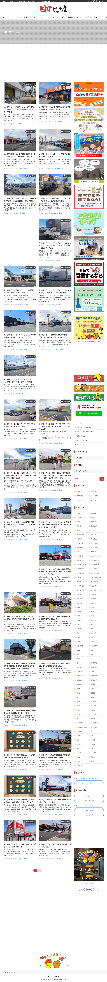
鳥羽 (78, 663)
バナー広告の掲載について (85, 432)
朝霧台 (93, 517)
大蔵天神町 (80, 599)
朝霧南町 (79, 526)
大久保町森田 (80, 586)
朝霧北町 (79, 517)
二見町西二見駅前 (82, 727)
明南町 (93, 757)
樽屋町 (78, 658)
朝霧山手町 (94, 526)
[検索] (102, 1)
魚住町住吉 (94, 539)
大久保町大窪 (95, 560)
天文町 (93, 658)
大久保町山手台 (81, 590)
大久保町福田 (95, 573)
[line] (97, 1)
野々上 (78, 693)
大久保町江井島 (95, 556)
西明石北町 (94, 680)
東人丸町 (93, 706)
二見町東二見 (80, 723)
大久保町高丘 (95, 564)
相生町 (78, 513)
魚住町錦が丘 (95, 547)
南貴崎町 (93, 753)
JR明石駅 (93, 491)
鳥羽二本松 (80, 667)
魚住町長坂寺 (80, 543)
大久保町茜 (80, 556)
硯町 (92, 637)
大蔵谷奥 (79, 607)
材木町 (93, 624)
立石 (78, 654)
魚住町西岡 (80, 547)
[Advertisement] (53, 60)
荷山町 (93, 688)
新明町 (78, 637)
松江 (78, 740)
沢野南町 (93, 633)
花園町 (93, 693)
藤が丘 (93, 718)
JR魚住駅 (79, 500)
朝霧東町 (93, 522)
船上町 (93, 731)
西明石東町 (80, 676)
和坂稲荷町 (80, 765)
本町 (92, 735)
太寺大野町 (80, 646)
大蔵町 (93, 607)
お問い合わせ (81, 436)
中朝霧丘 (79, 671)
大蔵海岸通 (94, 594)
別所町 (78, 735)
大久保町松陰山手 (82, 582)
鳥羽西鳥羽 (94, 663)
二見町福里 (80, 731)
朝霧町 (78, 522)
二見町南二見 (95, 727)
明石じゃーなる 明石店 (89, 883)
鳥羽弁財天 (94, 667)
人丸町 (78, 714)
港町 (92, 748)
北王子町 (93, 620)
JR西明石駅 (80, 496)
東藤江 (78, 710)
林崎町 (93, 697)
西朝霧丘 (93, 684)
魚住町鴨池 (94, 534)
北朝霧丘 (79, 620)
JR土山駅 (93, 500)
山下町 (78, 761)
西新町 (78, 688)
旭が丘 (78, 530)
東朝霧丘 (79, 701)
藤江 (78, 718)
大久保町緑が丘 (95, 582)
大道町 (78, 650)
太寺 (92, 641)
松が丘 (93, 740)
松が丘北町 (80, 744)
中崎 (92, 671)
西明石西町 (94, 676)
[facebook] (88, 1)
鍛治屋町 (79, 611)
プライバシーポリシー (84, 440)
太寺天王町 (94, 646)
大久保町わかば (81, 594)
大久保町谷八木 (81, 569)
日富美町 (93, 714)
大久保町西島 (95, 569)
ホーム (79, 423)
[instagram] (94, 1)
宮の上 (78, 757)
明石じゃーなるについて (85, 427)
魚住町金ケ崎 (80, 534)
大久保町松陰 (80, 577)
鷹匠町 (93, 650)
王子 (78, 551)
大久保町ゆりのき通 (96, 590)
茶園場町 (79, 629)
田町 (92, 654)
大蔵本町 (93, 603)
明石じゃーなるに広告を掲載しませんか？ (89, 341)
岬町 (78, 748)
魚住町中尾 (94, 543)
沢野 (78, 633)
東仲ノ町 (93, 701)
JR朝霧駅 (79, 491)
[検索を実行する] (101, 479)
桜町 (92, 629)
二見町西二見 (95, 723)
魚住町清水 (80, 539)
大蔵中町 (93, 599)
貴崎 (92, 616)
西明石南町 (80, 680)
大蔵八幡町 (80, 603)
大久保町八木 (95, 586)
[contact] (99, 1)
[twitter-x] (91, 1)
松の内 (93, 744)
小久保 (78, 624)
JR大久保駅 (94, 496)
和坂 (92, 611)
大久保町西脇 (80, 573)
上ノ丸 (93, 530)
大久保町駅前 (80, 560)
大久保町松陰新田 (96, 577)
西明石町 (79, 684)
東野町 (78, 706)
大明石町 (93, 551)
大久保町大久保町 (82, 564)
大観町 (78, 641)
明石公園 (93, 513)
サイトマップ (81, 445)
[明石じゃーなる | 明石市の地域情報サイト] (53, 9)
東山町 (93, 710)
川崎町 (78, 616)
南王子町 (79, 753)
